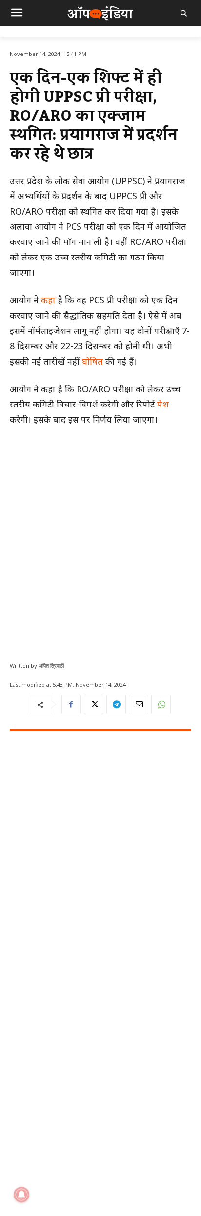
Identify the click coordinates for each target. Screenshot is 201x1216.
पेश (163, 404)
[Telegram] (116, 704)
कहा (48, 300)
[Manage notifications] (21, 1194)
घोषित (92, 361)
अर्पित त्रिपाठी (51, 665)
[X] (93, 704)
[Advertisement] (100, 540)
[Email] (138, 704)
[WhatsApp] (161, 704)
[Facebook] (71, 704)
